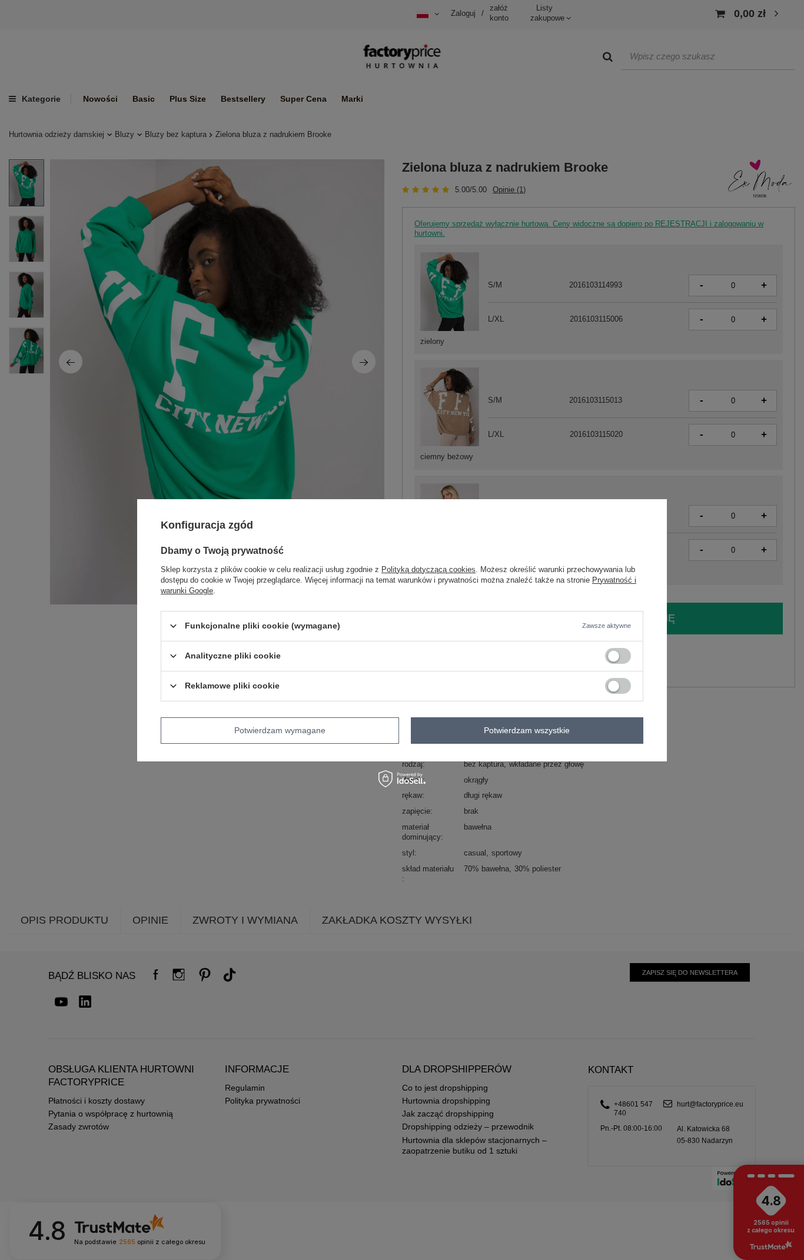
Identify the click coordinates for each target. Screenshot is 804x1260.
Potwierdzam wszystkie (527, 730)
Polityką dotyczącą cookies (428, 568)
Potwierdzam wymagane (279, 730)
